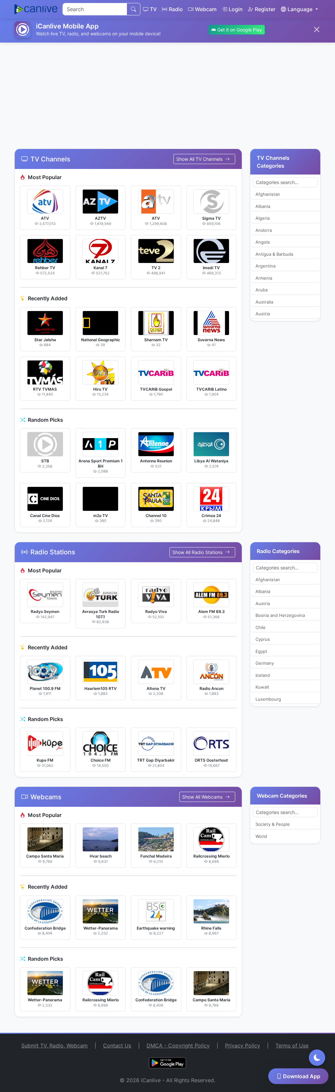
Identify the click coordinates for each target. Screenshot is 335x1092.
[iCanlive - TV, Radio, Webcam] (35, 9)
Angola (263, 242)
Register (265, 9)
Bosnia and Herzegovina (280, 615)
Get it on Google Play (239, 29)
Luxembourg (268, 699)
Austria (263, 313)
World (261, 836)
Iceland (263, 675)
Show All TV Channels (200, 159)
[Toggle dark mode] (317, 1057)
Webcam (206, 9)
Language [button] (300, 9)
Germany (265, 663)
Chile (261, 627)
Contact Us (117, 1045)
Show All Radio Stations (198, 552)
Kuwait (262, 687)
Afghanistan (268, 194)
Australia (264, 302)
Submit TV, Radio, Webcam (54, 1045)
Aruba (262, 289)
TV (153, 9)
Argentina (265, 265)
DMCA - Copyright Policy (178, 1045)
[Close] (317, 29)
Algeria (263, 218)
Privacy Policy (242, 1045)
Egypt (261, 651)
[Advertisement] (167, 92)
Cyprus (263, 639)
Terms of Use (292, 1045)
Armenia (264, 278)
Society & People (273, 824)
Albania (263, 206)
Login (236, 9)
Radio (176, 9)
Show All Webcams (203, 797)
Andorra (264, 230)
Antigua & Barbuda (274, 254)
